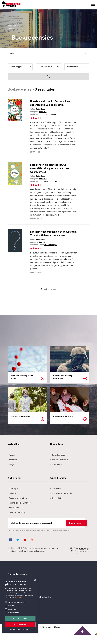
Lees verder (18, 597)
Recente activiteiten (18, 498)
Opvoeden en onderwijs (61, 493)
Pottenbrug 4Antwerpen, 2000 (24, 608)
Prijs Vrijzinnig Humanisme (20, 502)
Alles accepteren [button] (20, 618)
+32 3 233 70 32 (24, 587)
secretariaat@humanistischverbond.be (34, 597)
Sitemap (57, 627)
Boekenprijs (14, 507)
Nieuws (12, 455)
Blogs (11, 464)
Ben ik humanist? (58, 455)
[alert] (20, 605)
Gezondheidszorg (59, 498)
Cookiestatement (46, 627)
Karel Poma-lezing (17, 512)
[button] (20, 629)
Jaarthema (56, 488)
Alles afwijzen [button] (20, 624)
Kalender (13, 459)
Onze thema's (57, 464)
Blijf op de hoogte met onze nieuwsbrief (46, 523)
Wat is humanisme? (59, 459)
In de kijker (13, 488)
